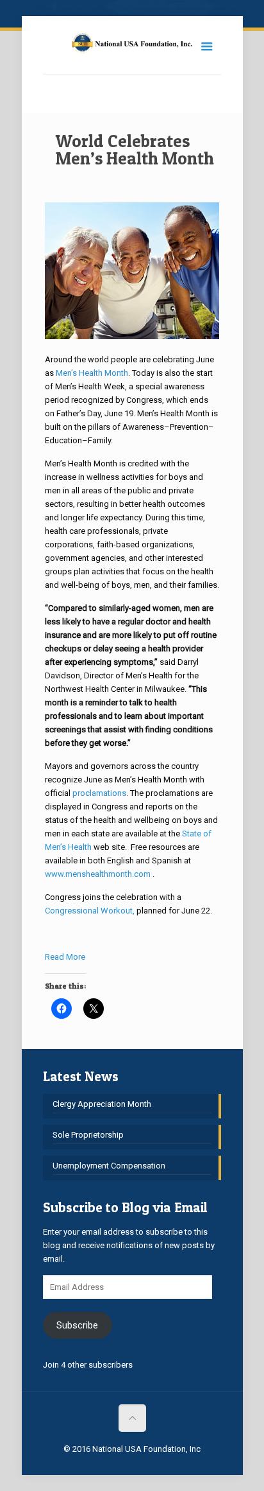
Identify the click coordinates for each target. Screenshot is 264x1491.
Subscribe (77, 1325)
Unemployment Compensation (109, 1165)
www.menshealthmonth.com (98, 874)
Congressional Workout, (90, 910)
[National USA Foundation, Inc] (132, 45)
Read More (65, 957)
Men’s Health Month (92, 373)
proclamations (99, 793)
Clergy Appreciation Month (102, 1104)
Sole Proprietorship (88, 1135)
